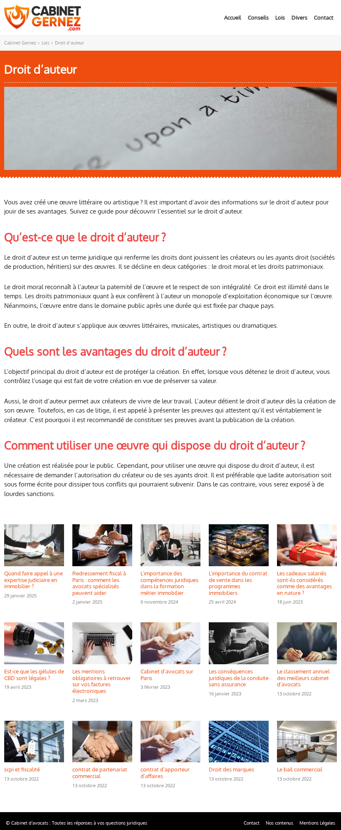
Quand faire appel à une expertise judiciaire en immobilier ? (33, 579)
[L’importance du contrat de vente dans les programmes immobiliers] (239, 545)
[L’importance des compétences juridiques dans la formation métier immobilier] (170, 545)
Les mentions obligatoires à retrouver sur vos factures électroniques (101, 681)
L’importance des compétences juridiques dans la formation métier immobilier (169, 583)
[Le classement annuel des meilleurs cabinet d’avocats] (307, 643)
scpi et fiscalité (22, 769)
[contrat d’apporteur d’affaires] (170, 742)
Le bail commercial (299, 769)
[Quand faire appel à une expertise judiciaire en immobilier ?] (34, 545)
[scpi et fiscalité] (34, 742)
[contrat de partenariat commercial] (102, 742)
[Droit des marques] (239, 742)
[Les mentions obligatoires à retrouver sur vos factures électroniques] (102, 643)
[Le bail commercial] (307, 742)
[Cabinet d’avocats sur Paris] (170, 643)
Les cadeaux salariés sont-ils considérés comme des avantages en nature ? (304, 583)
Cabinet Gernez (20, 43)
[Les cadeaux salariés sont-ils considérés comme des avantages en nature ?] (307, 545)
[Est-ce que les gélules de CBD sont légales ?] (34, 643)
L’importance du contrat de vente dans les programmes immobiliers (238, 583)
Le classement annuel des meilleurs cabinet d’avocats (303, 678)
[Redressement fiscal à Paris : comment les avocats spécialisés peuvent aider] (102, 545)
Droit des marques (231, 769)
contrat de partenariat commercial (99, 772)
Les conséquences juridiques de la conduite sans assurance (239, 678)
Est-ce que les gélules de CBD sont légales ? (34, 674)
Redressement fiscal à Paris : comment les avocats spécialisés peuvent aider (99, 583)
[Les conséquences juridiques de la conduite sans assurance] (239, 643)
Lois (45, 43)
